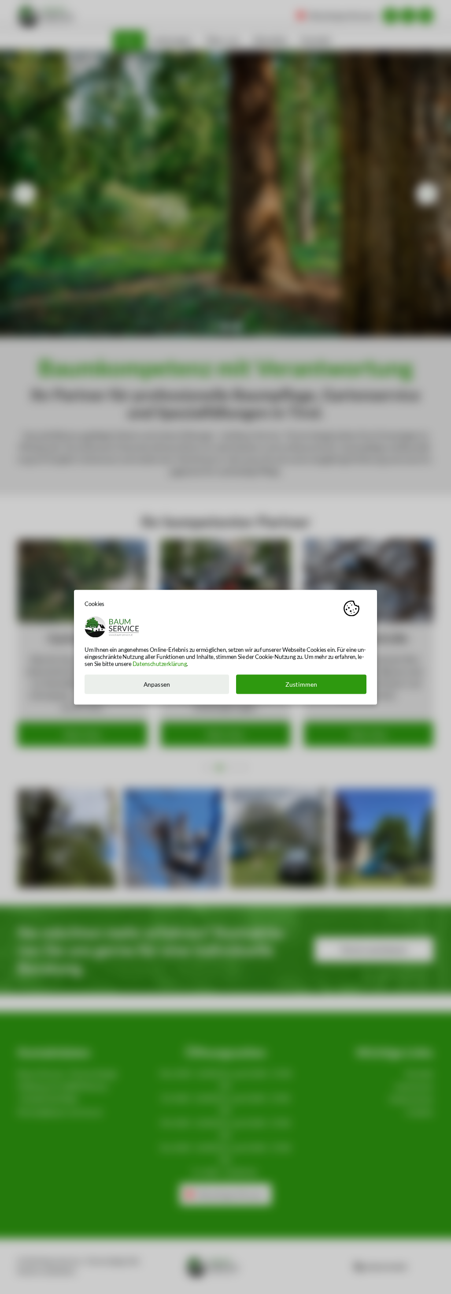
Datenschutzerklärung (160, 663)
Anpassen (157, 684)
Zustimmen (301, 684)
